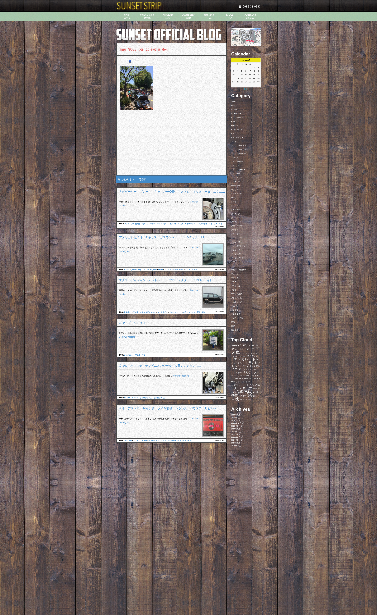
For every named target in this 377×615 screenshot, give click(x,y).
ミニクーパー (236, 378)
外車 (210, 223)
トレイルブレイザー (239, 245)
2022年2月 (235, 437)
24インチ (128, 440)
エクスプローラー (148, 223)
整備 (234, 395)
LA (144, 269)
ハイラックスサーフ (239, 257)
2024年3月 (235, 417)
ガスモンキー (178, 269)
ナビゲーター (190, 223)
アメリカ (167, 269)
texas (160, 269)
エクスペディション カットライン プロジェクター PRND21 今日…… (169, 280)
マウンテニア (236, 293)
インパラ (234, 157)
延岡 (255, 392)
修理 (240, 391)
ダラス (187, 269)
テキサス (195, 269)
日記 (233, 326)
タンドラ (234, 229)
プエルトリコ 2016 (238, 269)
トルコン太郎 (251, 369)
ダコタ (234, 217)
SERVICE (209, 16)
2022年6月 (235, 434)
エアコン (243, 353)
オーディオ (235, 185)
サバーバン (244, 363)
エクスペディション (165, 223)
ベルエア (234, 281)
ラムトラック (236, 301)
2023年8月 (235, 428)
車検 (220, 223)
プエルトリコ (140, 355)
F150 (233, 121)
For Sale (234, 125)
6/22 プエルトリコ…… (135, 322)
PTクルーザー (236, 129)
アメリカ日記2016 (238, 153)
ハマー (234, 261)
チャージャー (236, 237)
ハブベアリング (237, 375)
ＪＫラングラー (245, 399)
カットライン (162, 312)
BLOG (229, 16)
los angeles (152, 269)
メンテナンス (236, 297)
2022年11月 (236, 431)
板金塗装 (234, 330)
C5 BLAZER (236, 113)
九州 (184, 440)
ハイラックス (236, 253)
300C (233, 101)
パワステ (134, 397)
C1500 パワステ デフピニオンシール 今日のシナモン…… (160, 365)
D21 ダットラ (237, 117)
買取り (254, 396)
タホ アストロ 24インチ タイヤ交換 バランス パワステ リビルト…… (170, 408)
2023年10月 (236, 423)
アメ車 (127, 223)
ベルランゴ (235, 285)
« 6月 (245, 88)
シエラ (234, 201)
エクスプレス (236, 165)
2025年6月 (235, 414)
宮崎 (215, 223)
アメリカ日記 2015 (238, 145)
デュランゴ (235, 241)
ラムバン (234, 306)
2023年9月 (235, 425)
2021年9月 (235, 439)
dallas (126, 269)
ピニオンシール (146, 397)
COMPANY (188, 16)
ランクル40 (235, 314)
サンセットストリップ (157, 440)
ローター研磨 (202, 223)
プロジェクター (175, 312)
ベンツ (234, 289)
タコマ (234, 221)
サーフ (234, 197)
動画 (233, 321)
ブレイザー (235, 273)
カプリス (234, 189)
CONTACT (250, 16)
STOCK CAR (147, 16)
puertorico (129, 355)
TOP (126, 16)
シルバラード (236, 209)
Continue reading (128, 336)
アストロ (136, 440)
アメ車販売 (135, 223)
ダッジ (241, 369)
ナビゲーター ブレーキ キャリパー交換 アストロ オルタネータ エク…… (172, 191)
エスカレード (236, 181)
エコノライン (236, 177)
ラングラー (235, 310)
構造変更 (242, 396)
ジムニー (234, 205)
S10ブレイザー (237, 137)
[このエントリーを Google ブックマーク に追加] (130, 61)
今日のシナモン (189, 312)
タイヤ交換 (172, 440)
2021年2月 (235, 442)
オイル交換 (178, 223)
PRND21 (128, 312)
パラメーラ (235, 265)
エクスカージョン (238, 161)
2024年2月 (235, 420)
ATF (237, 345)
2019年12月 (236, 445)
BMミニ (234, 105)
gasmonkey (136, 269)
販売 (249, 395)
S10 (232, 133)
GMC (253, 345)
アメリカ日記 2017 (239, 149)
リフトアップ (249, 384)
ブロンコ (234, 277)
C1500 (127, 397)
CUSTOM (168, 16)
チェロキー (235, 233)
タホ (179, 440)
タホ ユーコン (237, 225)
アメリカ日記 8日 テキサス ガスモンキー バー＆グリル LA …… (166, 237)
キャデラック (236, 193)
